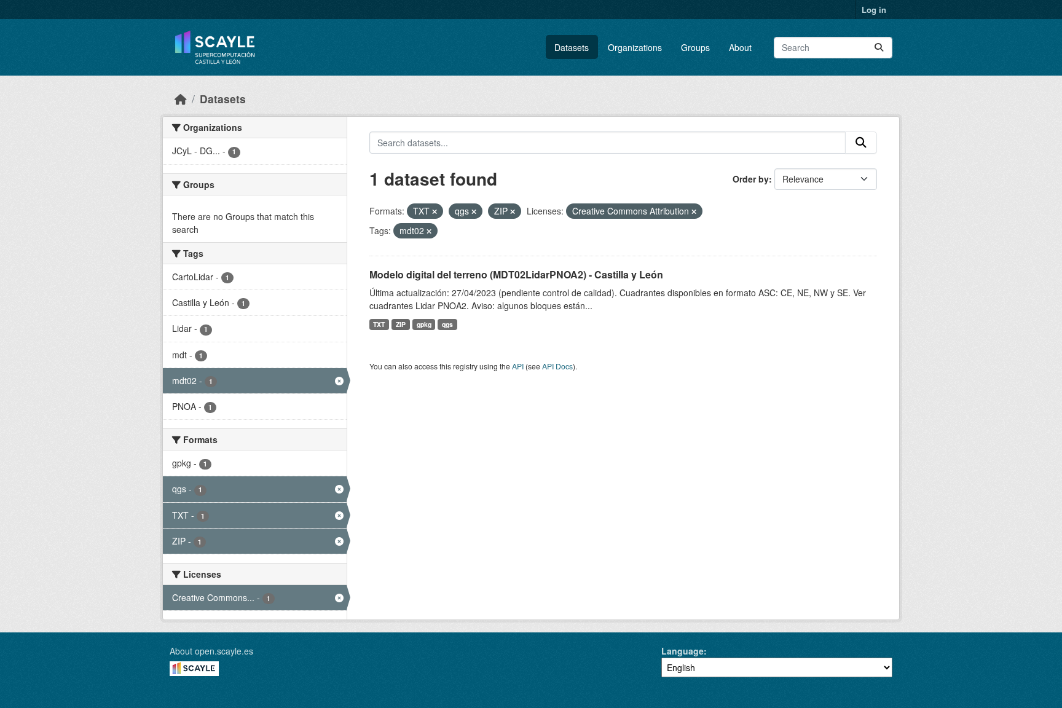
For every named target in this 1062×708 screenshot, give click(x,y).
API (518, 366)
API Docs (557, 366)
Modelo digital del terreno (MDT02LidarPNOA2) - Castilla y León (516, 274)
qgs (447, 324)
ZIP (401, 324)
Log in (874, 9)
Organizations (635, 47)
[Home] (181, 98)
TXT (379, 324)
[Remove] (434, 211)
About (740, 47)
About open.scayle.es (211, 651)
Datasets (571, 47)
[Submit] (879, 47)
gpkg (424, 324)
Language (682, 651)
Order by (751, 179)
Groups (695, 47)
